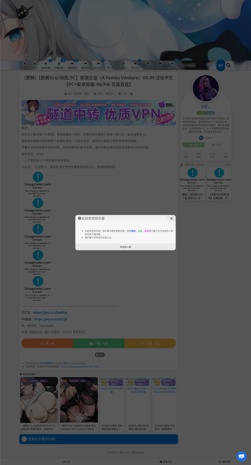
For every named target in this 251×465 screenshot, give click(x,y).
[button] (242, 456)
